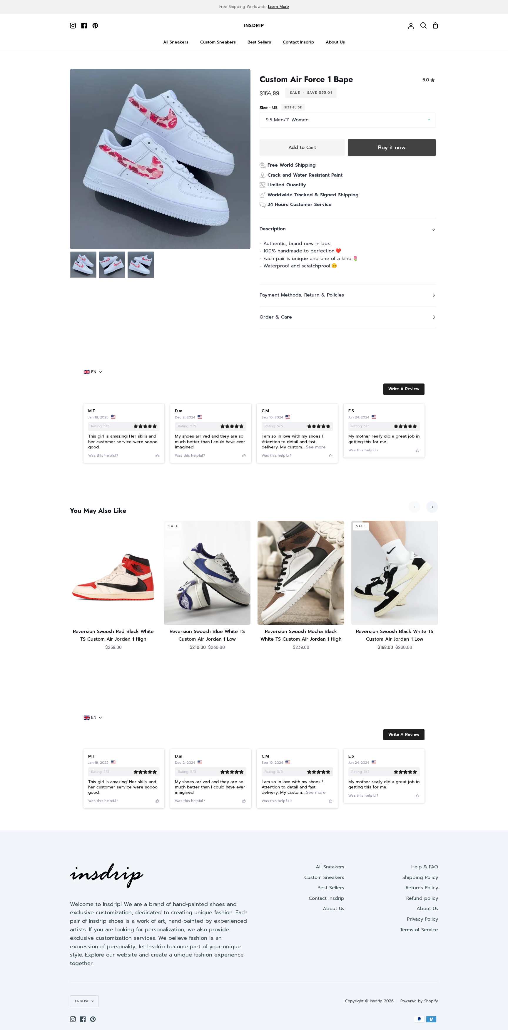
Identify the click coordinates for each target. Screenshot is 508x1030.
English (82, 1001)
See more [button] (315, 447)
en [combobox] (93, 372)
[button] (404, 389)
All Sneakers (330, 866)
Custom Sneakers (324, 877)
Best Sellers (330, 887)
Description (273, 228)
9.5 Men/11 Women (287, 119)
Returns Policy (422, 887)
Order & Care (276, 317)
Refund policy (422, 898)
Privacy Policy (422, 919)
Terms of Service (419, 929)
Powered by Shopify (419, 1001)
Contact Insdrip (326, 898)
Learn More (278, 6)
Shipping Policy (420, 877)
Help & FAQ (424, 866)
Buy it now (392, 147)
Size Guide (293, 107)
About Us (333, 908)
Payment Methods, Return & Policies (302, 295)
